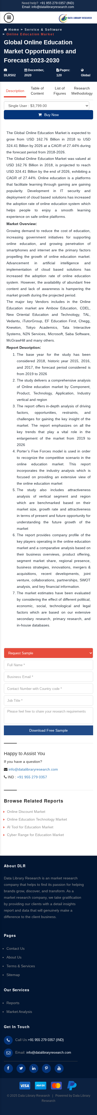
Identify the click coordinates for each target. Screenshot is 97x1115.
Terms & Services (20, 966)
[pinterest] (46, 1068)
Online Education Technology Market (37, 819)
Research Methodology (82, 90)
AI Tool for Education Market (30, 827)
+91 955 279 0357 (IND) (57, 3)
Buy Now (51, 115)
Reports (12, 1003)
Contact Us (15, 948)
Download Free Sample (48, 730)
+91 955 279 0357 (31, 777)
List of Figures (60, 90)
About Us (13, 957)
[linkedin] (33, 1068)
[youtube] (59, 1068)
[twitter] (21, 1068)
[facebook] (8, 1068)
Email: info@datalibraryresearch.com (48, 7)
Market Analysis (19, 1012)
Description (15, 91)
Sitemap (13, 975)
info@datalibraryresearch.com (33, 769)
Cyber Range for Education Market (35, 835)
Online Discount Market (26, 812)
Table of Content (37, 90)
